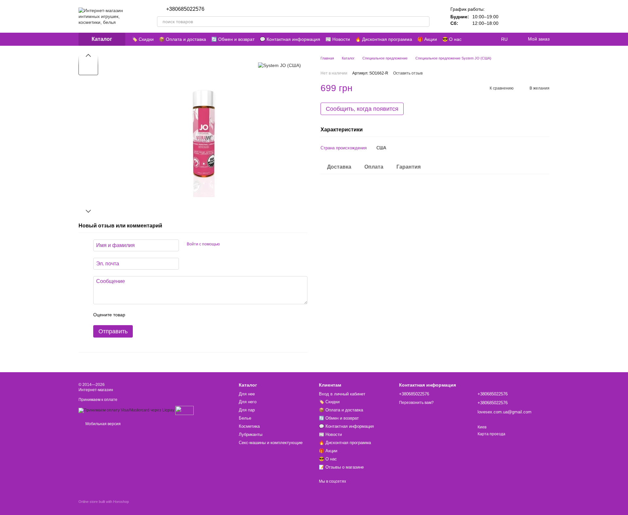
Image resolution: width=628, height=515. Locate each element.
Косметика (249, 426)
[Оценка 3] (157, 315)
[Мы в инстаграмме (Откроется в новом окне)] (475, 39)
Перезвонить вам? (228, 9)
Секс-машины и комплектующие (271, 442)
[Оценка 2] (146, 315)
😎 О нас (452, 39)
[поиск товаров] (424, 21)
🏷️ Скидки (143, 39)
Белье (245, 418)
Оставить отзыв (408, 73)
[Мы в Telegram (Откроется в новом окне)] (482, 39)
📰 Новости (337, 39)
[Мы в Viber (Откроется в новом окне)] (490, 39)
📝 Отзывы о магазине (341, 467)
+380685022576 (185, 9)
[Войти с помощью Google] (237, 244)
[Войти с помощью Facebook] (227, 244)
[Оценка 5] (178, 315)
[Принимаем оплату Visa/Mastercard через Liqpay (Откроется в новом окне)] (126, 410)
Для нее (247, 393)
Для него (247, 401)
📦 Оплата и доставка (182, 39)
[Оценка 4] (167, 315)
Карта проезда (491, 434)
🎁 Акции (427, 39)
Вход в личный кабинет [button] (342, 393)
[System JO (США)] (279, 65)
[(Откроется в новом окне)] (184, 410)
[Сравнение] (510, 16)
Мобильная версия (102, 424)
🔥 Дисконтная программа (383, 39)
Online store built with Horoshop (103, 502)
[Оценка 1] (136, 315)
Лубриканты (250, 434)
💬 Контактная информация (290, 39)
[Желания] (527, 16)
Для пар (247, 409)
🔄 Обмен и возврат (232, 39)
